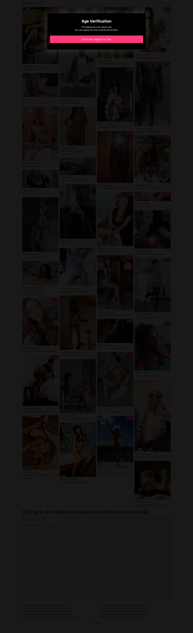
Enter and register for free (96, 39)
